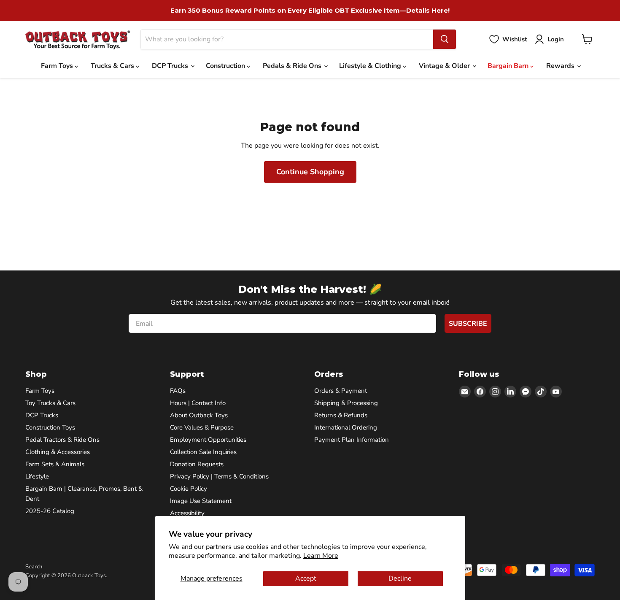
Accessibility (187, 513)
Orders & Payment (340, 390)
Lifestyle (37, 476)
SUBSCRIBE (468, 323)
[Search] (444, 39)
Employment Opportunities (208, 439)
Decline (400, 578)
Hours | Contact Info (198, 403)
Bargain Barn (509, 65)
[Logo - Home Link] (77, 39)
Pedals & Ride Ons (293, 65)
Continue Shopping (310, 172)
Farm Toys (58, 65)
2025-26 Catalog (49, 511)
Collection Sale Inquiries (203, 452)
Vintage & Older (445, 65)
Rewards (561, 65)
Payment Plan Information (351, 439)
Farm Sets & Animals (54, 464)
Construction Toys (50, 427)
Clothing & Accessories (57, 452)
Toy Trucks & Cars (50, 403)
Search (33, 566)
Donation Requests (197, 464)
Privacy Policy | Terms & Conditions (219, 476)
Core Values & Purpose (202, 427)
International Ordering (345, 427)
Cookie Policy (188, 488)
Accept (305, 578)
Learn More (320, 555)
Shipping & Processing (346, 403)
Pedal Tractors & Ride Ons (62, 439)
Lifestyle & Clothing (371, 65)
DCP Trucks (171, 65)
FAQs (178, 390)
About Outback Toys (199, 415)
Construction (226, 65)
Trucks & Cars (113, 65)
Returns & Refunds (340, 415)
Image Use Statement (201, 501)
